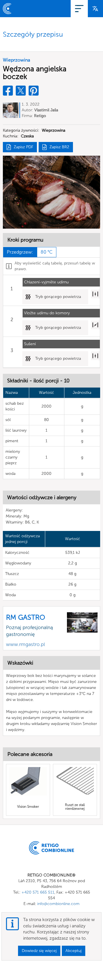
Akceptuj (74, 950)
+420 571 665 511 (37, 892)
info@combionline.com (58, 903)
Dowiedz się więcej (39, 950)
